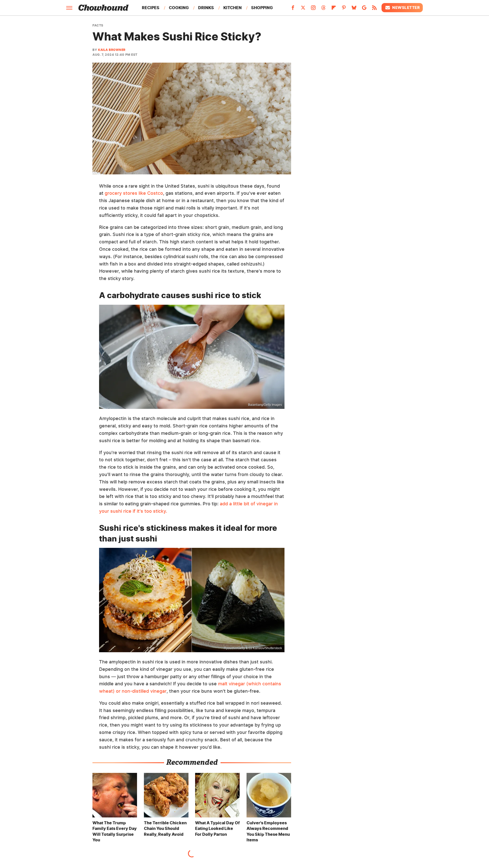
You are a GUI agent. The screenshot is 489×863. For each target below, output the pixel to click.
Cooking (179, 7)
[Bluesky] (354, 9)
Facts (97, 25)
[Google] (364, 9)
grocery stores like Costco (134, 193)
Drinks (206, 7)
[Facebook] (293, 9)
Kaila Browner (112, 50)
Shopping (262, 7)
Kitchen (232, 7)
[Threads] (323, 9)
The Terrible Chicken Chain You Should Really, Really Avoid (165, 828)
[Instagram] (313, 9)
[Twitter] (303, 9)
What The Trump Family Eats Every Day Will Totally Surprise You (114, 831)
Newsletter (406, 7)
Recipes (150, 7)
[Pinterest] (344, 9)
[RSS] (374, 9)
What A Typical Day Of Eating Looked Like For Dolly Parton (217, 828)
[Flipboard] (334, 9)
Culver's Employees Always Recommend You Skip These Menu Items (268, 831)
